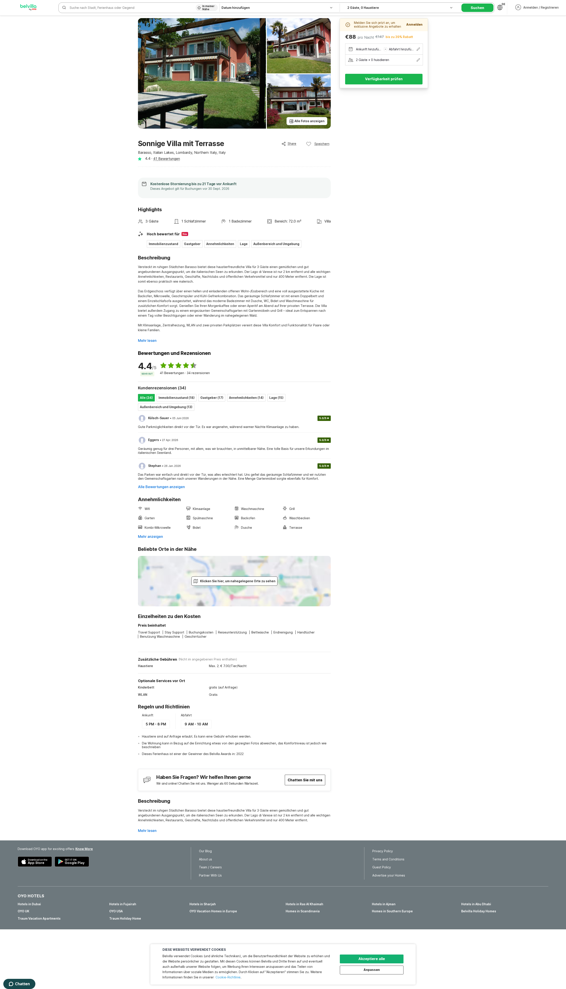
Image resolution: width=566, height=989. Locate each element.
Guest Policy (381, 867)
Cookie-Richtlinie (228, 977)
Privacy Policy (382, 851)
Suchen (477, 8)
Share (292, 143)
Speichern (321, 144)
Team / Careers (210, 867)
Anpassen (372, 970)
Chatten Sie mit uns (305, 780)
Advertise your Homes (388, 875)
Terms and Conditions (388, 859)
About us (205, 859)
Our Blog (205, 851)
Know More (84, 849)
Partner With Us (210, 875)
